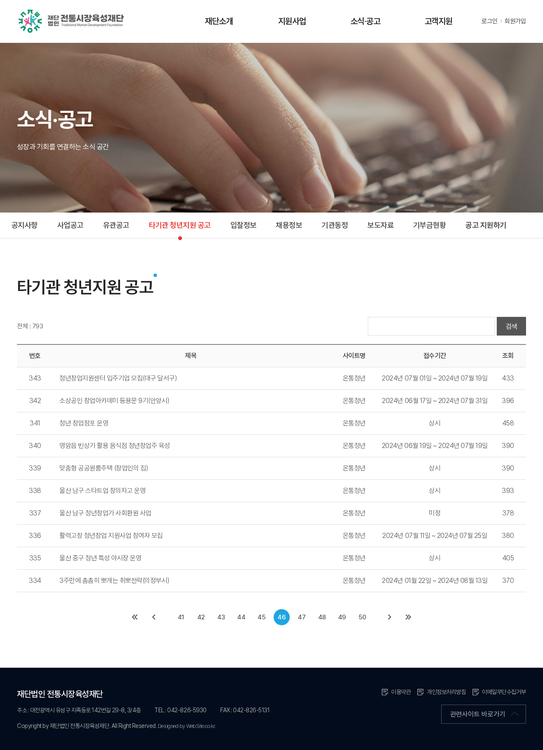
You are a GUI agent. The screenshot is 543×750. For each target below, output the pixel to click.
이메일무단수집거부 (504, 691)
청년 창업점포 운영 (83, 423)
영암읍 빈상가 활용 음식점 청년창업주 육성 (114, 446)
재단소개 (219, 21)
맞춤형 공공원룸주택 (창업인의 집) (103, 468)
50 (362, 617)
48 (322, 617)
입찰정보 (243, 225)
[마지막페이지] (408, 617)
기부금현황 (429, 225)
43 (221, 617)
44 (241, 617)
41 (181, 617)
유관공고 (116, 225)
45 (261, 617)
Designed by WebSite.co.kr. (187, 726)
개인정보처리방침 (446, 691)
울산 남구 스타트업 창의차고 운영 (102, 491)
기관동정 (335, 225)
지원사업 (292, 21)
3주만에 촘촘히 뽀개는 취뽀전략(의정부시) (114, 580)
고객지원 (439, 21)
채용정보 (289, 225)
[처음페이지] (135, 617)
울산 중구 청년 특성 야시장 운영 (100, 558)
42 (201, 617)
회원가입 (515, 21)
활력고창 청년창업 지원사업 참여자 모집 (111, 536)
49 (342, 617)
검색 (511, 326)
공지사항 (24, 225)
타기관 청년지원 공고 (180, 225)
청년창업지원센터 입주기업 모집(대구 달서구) (118, 378)
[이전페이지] (154, 617)
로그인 (489, 21)
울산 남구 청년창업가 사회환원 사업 (105, 513)
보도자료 (380, 225)
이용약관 (401, 691)
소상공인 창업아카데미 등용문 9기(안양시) (114, 401)
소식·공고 (365, 21)
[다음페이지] (389, 617)
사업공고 (70, 225)
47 (301, 617)
